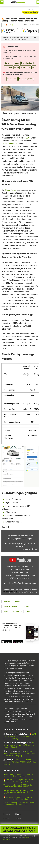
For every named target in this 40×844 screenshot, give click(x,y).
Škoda (16, 67)
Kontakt (6, 819)
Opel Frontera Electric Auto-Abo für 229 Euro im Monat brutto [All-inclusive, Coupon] (18, 792)
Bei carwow (12, 79)
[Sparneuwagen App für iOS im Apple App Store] (6, 642)
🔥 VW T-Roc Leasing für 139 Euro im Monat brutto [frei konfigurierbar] (19, 736)
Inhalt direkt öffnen (30, 549)
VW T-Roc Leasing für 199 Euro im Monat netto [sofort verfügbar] (19, 745)
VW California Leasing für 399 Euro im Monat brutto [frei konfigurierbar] (17, 786)
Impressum (27, 837)
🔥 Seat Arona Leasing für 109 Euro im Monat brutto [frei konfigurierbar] (18, 781)
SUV (33, 67)
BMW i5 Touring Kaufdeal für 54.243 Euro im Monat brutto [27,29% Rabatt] (19, 803)
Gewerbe (8, 63)
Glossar (18, 814)
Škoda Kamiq (25, 67)
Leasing (16, 63)
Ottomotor (8, 67)
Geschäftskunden (9, 143)
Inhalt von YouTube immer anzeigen (20, 583)
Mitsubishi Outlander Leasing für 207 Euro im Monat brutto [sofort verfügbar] (19, 753)
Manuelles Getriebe (28, 63)
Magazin (6, 814)
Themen (18, 819)
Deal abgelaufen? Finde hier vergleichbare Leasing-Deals (19, 829)
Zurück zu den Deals (9, 9)
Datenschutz (6, 839)
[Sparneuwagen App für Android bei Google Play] (18, 642)
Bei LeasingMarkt (26, 79)
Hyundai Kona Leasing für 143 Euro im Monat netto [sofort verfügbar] (18, 775)
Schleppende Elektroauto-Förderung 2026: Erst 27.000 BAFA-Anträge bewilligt (19, 762)
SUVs (28, 138)
